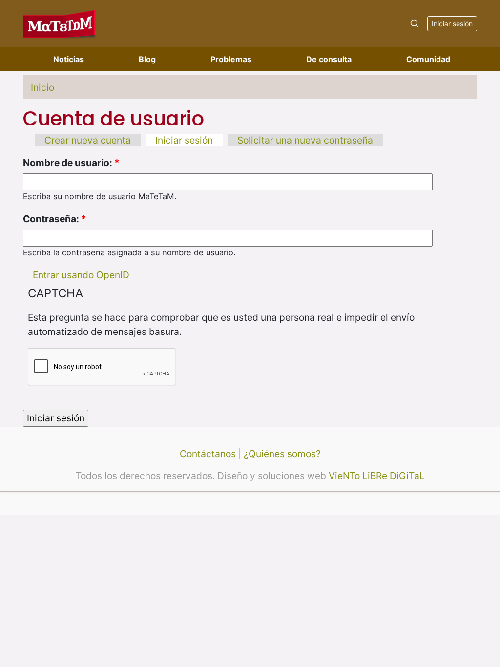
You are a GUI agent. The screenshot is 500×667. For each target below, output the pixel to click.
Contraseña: (54, 219)
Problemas (230, 59)
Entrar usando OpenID (81, 275)
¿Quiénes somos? (282, 453)
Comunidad (428, 59)
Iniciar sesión (452, 24)
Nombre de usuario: (71, 162)
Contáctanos (208, 453)
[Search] (414, 23)
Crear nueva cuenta (87, 140)
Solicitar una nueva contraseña (305, 140)
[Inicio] (59, 23)
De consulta (329, 59)
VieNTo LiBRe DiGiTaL (377, 475)
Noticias (68, 59)
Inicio (42, 87)
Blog (147, 59)
